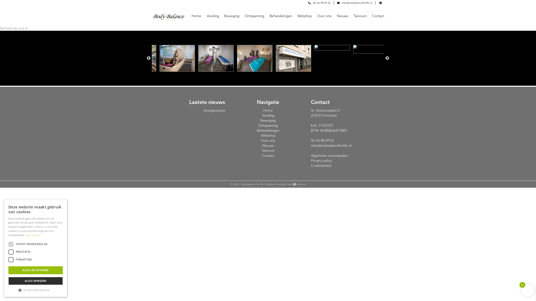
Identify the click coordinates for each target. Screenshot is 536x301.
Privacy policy (321, 160)
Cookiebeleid (321, 165)
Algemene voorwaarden (329, 155)
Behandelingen (281, 16)
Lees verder (32, 235)
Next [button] (387, 58)
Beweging (231, 16)
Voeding (213, 16)
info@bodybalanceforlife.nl (331, 145)
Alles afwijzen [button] (35, 281)
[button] (35, 290)
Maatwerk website (275, 184)
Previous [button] (149, 58)
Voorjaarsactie (214, 110)
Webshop (304, 16)
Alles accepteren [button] (35, 270)
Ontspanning (254, 16)
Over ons (324, 16)
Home (196, 16)
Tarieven (360, 16)
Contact (378, 16)
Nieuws (342, 16)
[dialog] (35, 248)
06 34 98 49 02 (322, 140)
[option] (172, 58)
